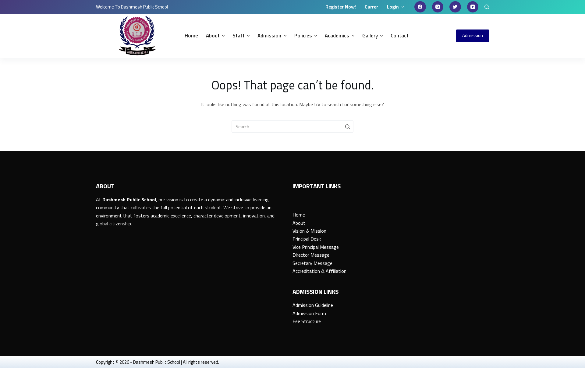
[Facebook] (420, 7)
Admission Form (309, 313)
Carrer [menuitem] (371, 6)
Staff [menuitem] (238, 36)
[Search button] (347, 126)
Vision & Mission (309, 230)
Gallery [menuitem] (370, 36)
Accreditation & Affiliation (319, 271)
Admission (472, 35)
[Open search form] (486, 7)
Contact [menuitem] (400, 36)
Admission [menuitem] (269, 36)
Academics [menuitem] (337, 36)
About (298, 223)
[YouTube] (473, 7)
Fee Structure (306, 321)
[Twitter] (455, 7)
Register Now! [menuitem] (340, 6)
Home (298, 214)
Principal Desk (306, 238)
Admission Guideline (312, 305)
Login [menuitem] (393, 6)
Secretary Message (312, 263)
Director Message (310, 255)
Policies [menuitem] (303, 36)
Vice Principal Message (315, 247)
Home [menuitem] (191, 36)
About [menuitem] (213, 36)
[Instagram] (438, 7)
